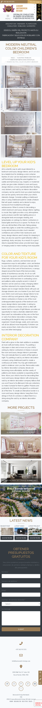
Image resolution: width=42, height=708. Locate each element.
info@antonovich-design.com (21, 661)
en (35, 4)
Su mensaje (7, 609)
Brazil (30, 701)
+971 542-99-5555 (8, 2)
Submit (21, 629)
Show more (7, 538)
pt (34, 9)
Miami (11, 701)
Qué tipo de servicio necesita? (14, 600)
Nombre (5, 572)
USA (21, 697)
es (34, 7)
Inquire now (35, 2)
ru (35, 12)
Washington (17, 701)
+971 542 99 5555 (21, 649)
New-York (25, 701)
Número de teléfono (10, 581)
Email (4, 590)
